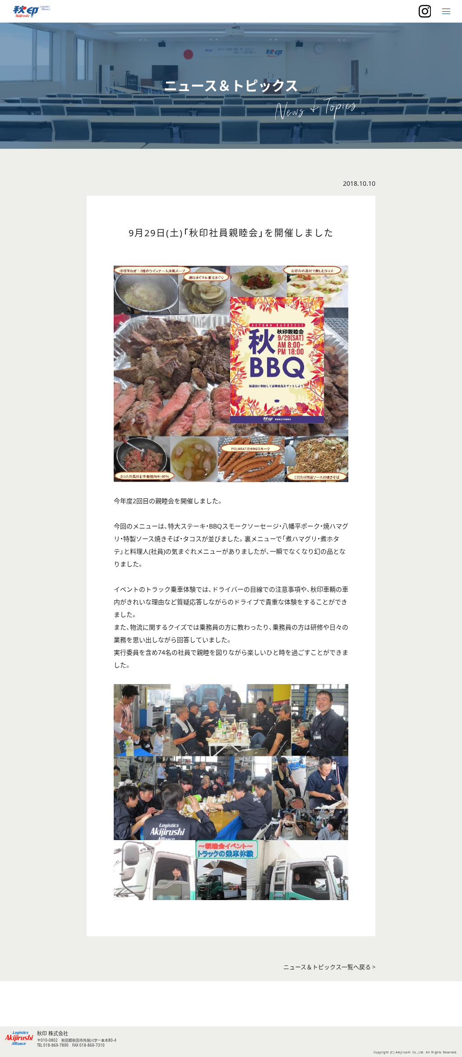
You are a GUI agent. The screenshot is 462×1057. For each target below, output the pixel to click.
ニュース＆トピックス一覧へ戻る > (329, 967)
